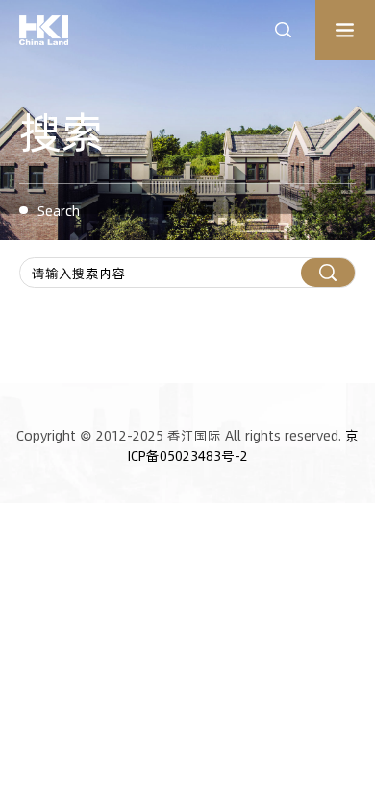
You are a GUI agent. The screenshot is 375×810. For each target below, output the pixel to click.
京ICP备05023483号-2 (244, 445)
